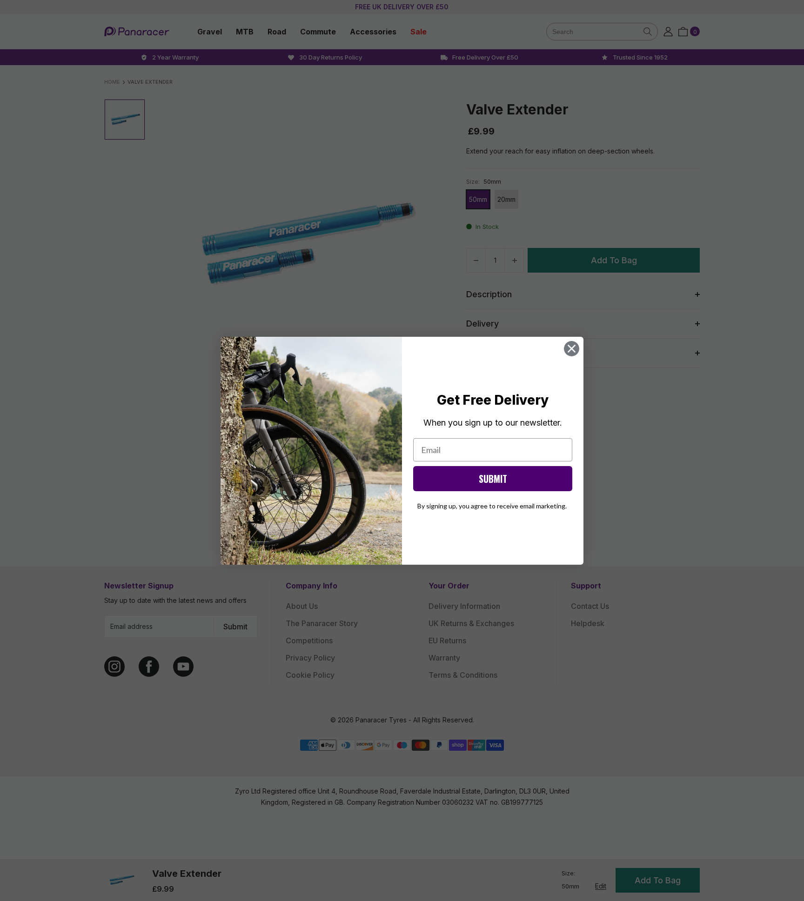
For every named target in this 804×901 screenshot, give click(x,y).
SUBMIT (493, 479)
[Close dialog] (571, 348)
